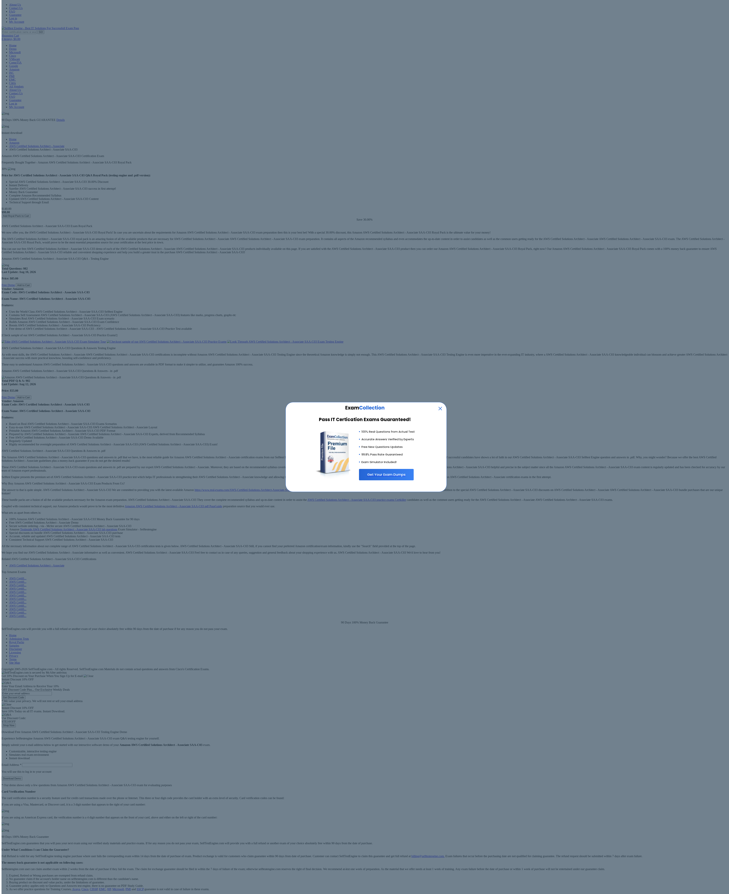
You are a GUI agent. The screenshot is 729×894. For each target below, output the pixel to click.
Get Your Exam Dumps (386, 474)
